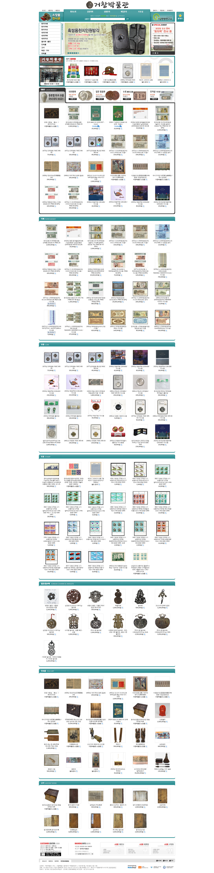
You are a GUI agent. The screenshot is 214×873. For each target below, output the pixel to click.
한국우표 (44, 30)
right (172, 72)
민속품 (43, 44)
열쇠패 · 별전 (46, 41)
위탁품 (43, 53)
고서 (43, 47)
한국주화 (44, 27)
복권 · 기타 (45, 50)
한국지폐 (44, 24)
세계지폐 (44, 33)
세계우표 (44, 38)
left (65, 72)
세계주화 (44, 35)
